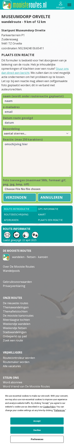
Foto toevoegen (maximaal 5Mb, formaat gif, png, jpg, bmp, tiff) (34, 182)
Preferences (37, 439)
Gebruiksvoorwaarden (17, 282)
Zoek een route (13, 340)
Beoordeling (11, 129)
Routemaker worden (16, 362)
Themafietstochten (15, 311)
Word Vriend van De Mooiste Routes (26, 386)
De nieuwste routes (15, 303)
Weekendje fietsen (15, 328)
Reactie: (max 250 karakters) (23, 139)
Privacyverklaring (14, 286)
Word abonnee (12, 382)
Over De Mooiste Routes (19, 266)
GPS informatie (48, 209)
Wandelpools (11, 271)
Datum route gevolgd (18, 118)
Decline (37, 430)
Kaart (42, 214)
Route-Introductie (16, 209)
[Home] (6, 257)
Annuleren (51, 197)
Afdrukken (11, 220)
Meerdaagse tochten (16, 320)
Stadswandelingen (15, 332)
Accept (37, 421)
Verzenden (16, 197)
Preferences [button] (59, 410)
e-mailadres (11, 107)
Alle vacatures (12, 366)
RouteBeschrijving (16, 214)
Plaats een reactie (50, 220)
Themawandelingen (16, 307)
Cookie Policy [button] (49, 407)
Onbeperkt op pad (15, 336)
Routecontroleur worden (19, 358)
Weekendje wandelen (16, 324)
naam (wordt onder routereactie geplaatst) (33, 96)
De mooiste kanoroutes (18, 315)
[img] (69, 5)
